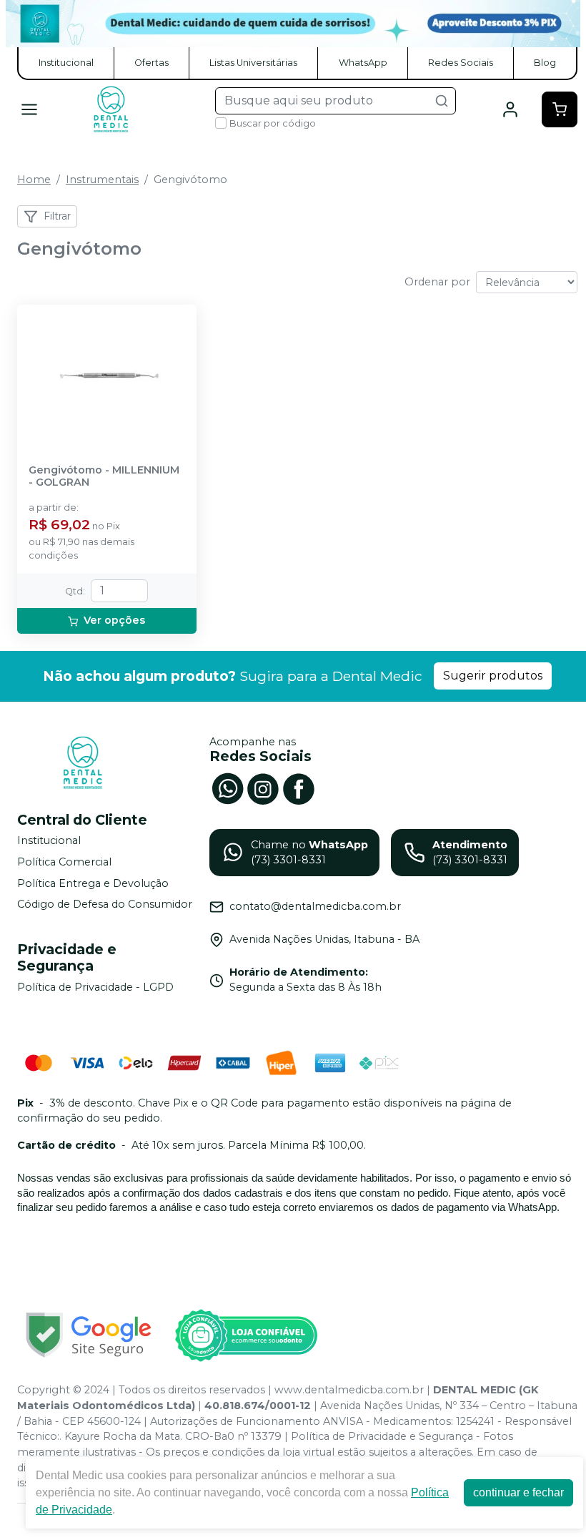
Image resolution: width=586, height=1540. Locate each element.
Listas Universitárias (253, 62)
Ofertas (151, 62)
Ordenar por (437, 281)
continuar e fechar (518, 1492)
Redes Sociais (460, 62)
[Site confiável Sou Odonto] (245, 1335)
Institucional (66, 62)
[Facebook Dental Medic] (299, 787)
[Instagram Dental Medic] (263, 787)
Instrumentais (102, 179)
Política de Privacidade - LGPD (95, 987)
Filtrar (57, 216)
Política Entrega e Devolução (93, 883)
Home (34, 179)
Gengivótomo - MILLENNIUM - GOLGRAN (104, 476)
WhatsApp (363, 62)
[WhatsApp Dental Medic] (227, 787)
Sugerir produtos (492, 675)
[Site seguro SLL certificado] (88, 1335)
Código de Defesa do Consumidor (104, 904)
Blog (545, 62)
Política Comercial (64, 861)
